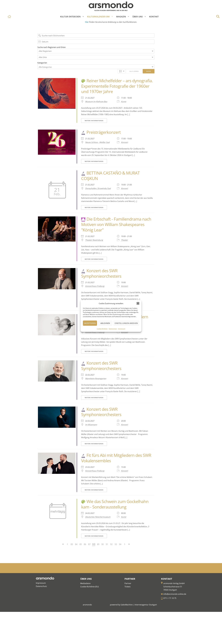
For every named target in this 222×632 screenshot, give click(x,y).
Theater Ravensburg (94, 240)
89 (98, 544)
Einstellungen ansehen (126, 323)
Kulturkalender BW (98, 16)
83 (72, 544)
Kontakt (154, 16)
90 (102, 544)
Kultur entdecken (70, 16)
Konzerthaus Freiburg (94, 286)
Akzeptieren (90, 323)
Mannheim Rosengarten (95, 378)
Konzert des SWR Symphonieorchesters (101, 273)
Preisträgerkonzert (103, 132)
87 (89, 544)
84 (76, 544)
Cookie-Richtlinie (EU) (89, 586)
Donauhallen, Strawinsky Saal (98, 188)
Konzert (124, 142)
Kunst (123, 101)
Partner (128, 583)
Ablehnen (105, 323)
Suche (148, 71)
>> (129, 544)
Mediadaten (85, 583)
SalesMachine (127, 604)
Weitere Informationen (94, 120)
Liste (121, 71)
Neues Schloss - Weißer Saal (97, 142)
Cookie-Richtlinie (102, 329)
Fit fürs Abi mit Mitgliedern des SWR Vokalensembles (116, 458)
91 (107, 544)
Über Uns (137, 16)
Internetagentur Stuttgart (146, 604)
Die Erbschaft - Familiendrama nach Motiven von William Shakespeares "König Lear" (116, 224)
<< (63, 544)
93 (116, 544)
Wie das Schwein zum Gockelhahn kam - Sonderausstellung (115, 504)
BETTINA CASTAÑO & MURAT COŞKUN (110, 175)
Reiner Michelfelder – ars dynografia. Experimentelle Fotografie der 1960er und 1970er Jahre (117, 86)
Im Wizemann (91, 424)
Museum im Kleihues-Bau (96, 101)
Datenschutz (113, 329)
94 (120, 544)
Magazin (121, 16)
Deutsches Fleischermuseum (97, 517)
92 (111, 544)
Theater (124, 240)
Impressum (121, 329)
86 (85, 544)
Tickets (128, 586)
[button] (138, 303)
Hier (87, 22)
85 (80, 544)
